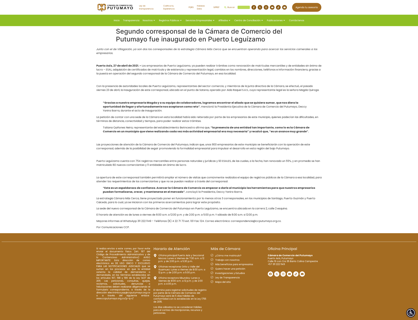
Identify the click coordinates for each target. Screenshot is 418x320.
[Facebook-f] (253, 7)
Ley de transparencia (146, 7)
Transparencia (131, 20)
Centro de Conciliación (247, 20)
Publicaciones (275, 20)
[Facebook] (270, 274)
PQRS (191, 7)
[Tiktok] (278, 7)
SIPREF (216, 7)
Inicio (117, 20)
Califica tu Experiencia (169, 7)
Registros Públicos (169, 20)
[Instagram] (266, 7)
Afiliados (223, 20)
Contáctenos (296, 20)
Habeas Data (201, 7)
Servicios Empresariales (199, 20)
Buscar (238, 7)
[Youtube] (272, 7)
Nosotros (148, 20)
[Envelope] (284, 7)
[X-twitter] (260, 7)
